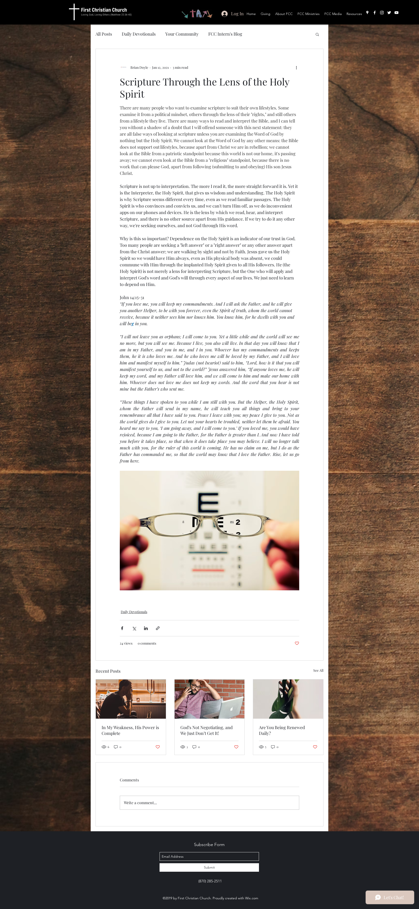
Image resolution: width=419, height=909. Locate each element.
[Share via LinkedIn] (146, 628)
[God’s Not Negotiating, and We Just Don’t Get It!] (210, 699)
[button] (317, 34)
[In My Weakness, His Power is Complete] (131, 699)
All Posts (104, 34)
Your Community (182, 34)
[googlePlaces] (367, 12)
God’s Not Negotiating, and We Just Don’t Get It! (206, 730)
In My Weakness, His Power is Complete (130, 730)
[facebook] (374, 12)
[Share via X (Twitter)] (134, 628)
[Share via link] (157, 628)
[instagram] (381, 12)
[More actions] (296, 67)
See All (318, 670)
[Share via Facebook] (122, 628)
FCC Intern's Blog (225, 34)
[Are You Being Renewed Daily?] (288, 699)
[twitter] (389, 12)
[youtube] (396, 12)
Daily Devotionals (139, 34)
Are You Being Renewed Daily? (282, 730)
